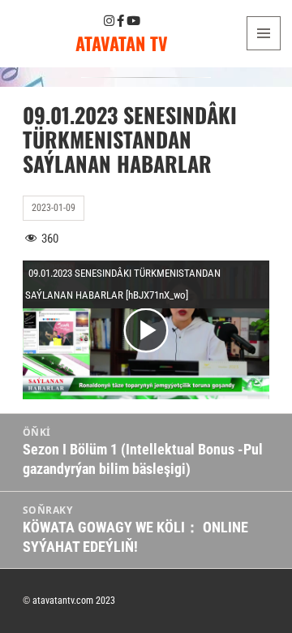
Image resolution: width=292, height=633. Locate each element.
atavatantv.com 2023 (73, 600)
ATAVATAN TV (121, 43)
